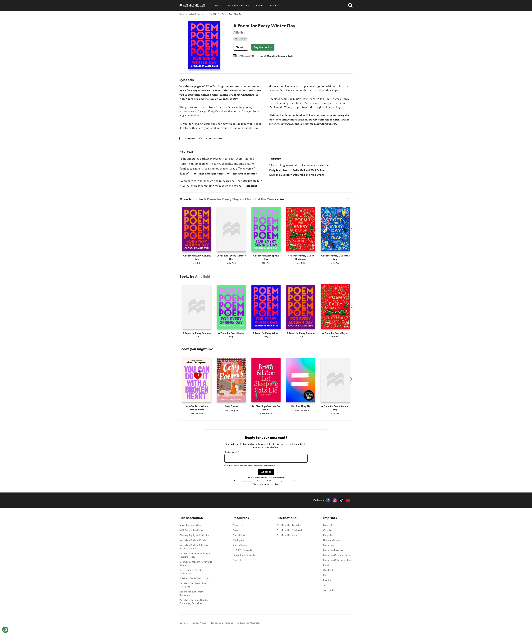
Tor (324, 585)
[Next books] (351, 229)
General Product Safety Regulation (191, 593)
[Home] (192, 5)
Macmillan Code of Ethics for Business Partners (194, 547)
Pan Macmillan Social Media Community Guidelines (193, 602)
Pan (325, 575)
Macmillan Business (333, 550)
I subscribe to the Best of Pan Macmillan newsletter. (251, 465)
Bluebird (327, 525)
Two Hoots (328, 590)
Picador (327, 580)
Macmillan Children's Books (337, 555)
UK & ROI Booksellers (243, 550)
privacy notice (247, 481)
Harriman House (331, 540)
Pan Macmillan (191, 518)
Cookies (183, 622)
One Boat (328, 570)
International (287, 518)
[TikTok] (341, 500)
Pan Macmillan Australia (289, 525)
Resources (240, 518)
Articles (260, 5)
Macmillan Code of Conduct (193, 540)
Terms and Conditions (222, 622)
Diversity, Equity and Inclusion (194, 535)
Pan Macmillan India (287, 535)
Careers (236, 530)
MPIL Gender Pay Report (191, 530)
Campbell (328, 530)
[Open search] (350, 5)
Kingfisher (328, 535)
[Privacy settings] (5, 630)
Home (181, 14)
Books (218, 5)
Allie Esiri (212, 14)
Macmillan (328, 545)
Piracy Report (239, 535)
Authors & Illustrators (238, 5)
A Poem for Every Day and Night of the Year (239, 199)
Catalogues (238, 540)
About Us (274, 5)
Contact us (237, 525)
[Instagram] (335, 500)
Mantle (326, 565)
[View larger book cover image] (204, 45)
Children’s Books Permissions (194, 578)
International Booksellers (244, 555)
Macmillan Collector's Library (338, 560)
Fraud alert (237, 560)
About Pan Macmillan (190, 525)
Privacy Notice (199, 622)
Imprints (330, 518)
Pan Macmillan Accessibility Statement (193, 585)
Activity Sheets (239, 545)
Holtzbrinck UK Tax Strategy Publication (193, 572)
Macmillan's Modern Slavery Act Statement (195, 563)
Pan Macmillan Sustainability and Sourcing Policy (195, 555)
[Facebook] (328, 500)
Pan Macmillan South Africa (290, 530)
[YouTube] (348, 500)
